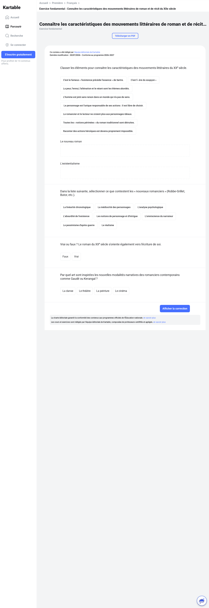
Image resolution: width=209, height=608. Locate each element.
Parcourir (15, 26)
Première (57, 3)
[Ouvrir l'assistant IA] (201, 600)
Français (72, 3)
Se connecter (18, 44)
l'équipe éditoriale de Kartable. (87, 52)
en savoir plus (149, 318)
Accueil (14, 17)
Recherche (16, 35)
